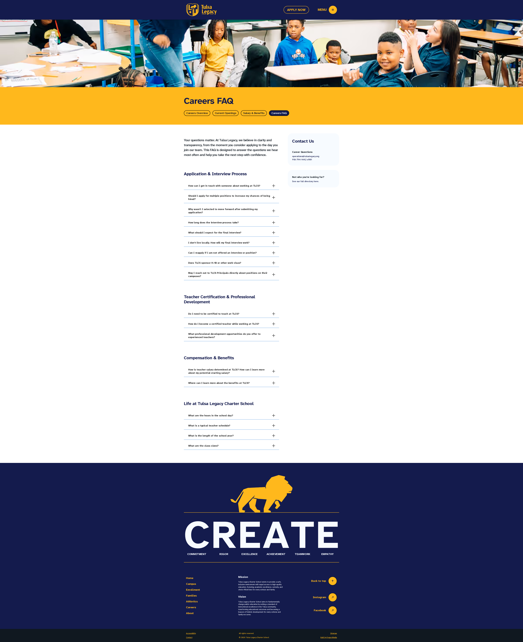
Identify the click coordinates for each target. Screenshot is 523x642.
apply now (296, 10)
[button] (333, 10)
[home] (201, 9)
